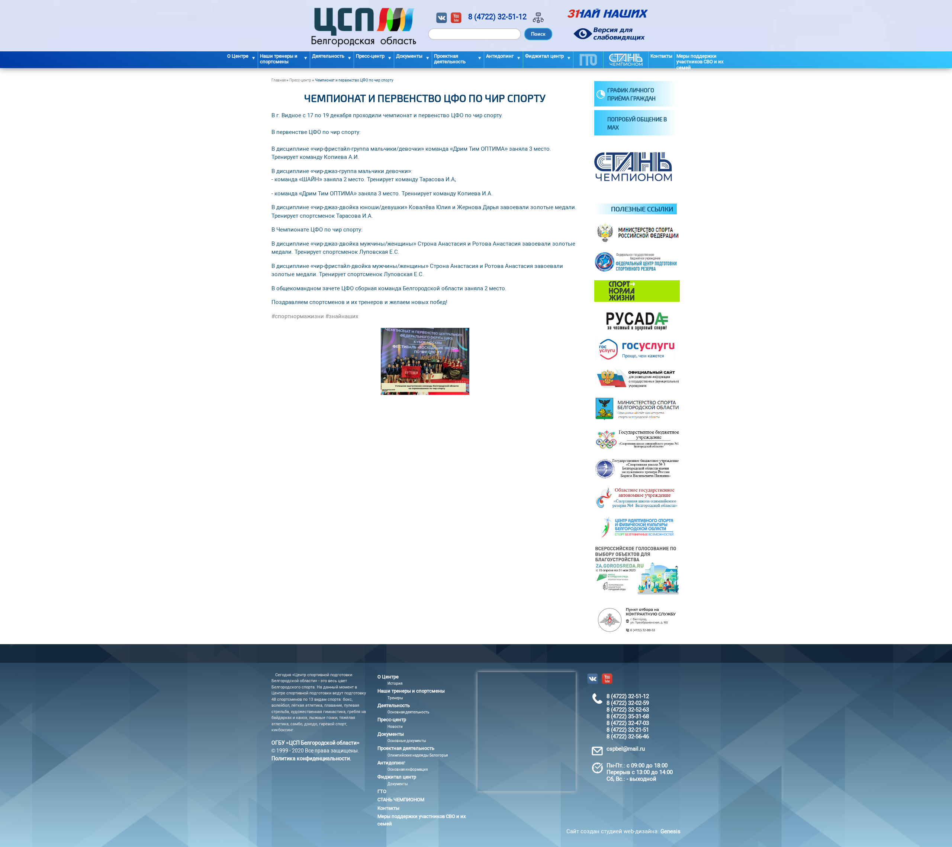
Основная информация (407, 769)
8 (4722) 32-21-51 (628, 729)
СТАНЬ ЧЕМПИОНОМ (626, 59)
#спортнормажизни (297, 316)
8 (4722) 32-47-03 (628, 723)
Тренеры (395, 698)
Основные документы (406, 741)
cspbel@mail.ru (626, 748)
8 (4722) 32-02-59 (628, 703)
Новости (395, 727)
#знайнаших (341, 316)
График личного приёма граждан (631, 94)
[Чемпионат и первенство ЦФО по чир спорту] (425, 393)
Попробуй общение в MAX (637, 123)
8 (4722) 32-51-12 (497, 16)
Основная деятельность (408, 712)
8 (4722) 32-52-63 (628, 709)
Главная (278, 80)
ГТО (588, 59)
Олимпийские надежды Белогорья (417, 755)
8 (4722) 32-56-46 (628, 736)
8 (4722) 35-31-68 (628, 716)
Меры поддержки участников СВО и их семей (699, 60)
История (394, 683)
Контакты (661, 56)
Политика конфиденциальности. (311, 758)
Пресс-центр (300, 80)
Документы (397, 784)
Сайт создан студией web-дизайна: (623, 831)
